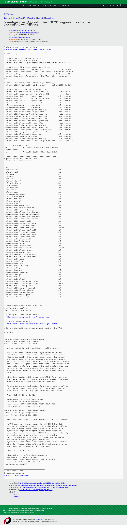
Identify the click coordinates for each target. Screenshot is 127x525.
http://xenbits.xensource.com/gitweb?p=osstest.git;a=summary (32, 324)
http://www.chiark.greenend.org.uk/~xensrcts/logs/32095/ (27, 49)
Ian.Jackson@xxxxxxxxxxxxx (28, 33)
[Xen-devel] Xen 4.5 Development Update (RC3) (35, 490)
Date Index (40, 18)
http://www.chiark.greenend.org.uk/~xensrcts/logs (28, 317)
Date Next (14, 18)
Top (5, 14)
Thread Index (49, 18)
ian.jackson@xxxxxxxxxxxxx (20, 37)
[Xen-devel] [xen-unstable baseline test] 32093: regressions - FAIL (41, 483)
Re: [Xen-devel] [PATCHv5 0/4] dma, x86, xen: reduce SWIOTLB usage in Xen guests (47, 485)
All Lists (10, 14)
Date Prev (7, 18)
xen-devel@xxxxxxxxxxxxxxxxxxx (23, 30)
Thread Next (32, 18)
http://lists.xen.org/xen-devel (17, 475)
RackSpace (39, 519)
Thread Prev (23, 18)
